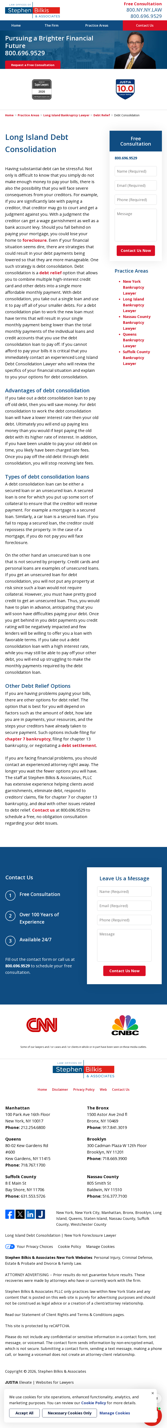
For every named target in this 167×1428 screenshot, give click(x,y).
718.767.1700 (33, 1165)
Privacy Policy (84, 1089)
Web (103, 1089)
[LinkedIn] (30, 1214)
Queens (75, 1218)
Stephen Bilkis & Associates (62, 1371)
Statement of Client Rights (45, 1314)
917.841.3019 (114, 1127)
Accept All (24, 1413)
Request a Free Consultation (32, 65)
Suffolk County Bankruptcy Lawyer (136, 357)
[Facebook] (9, 1214)
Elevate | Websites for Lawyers (39, 1382)
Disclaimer (60, 1089)
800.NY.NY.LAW (144, 9)
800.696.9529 (146, 16)
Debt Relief (101, 115)
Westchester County (88, 1224)
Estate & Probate (20, 1263)
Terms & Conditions (94, 1314)
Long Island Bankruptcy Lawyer (66, 115)
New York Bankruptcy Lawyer (133, 287)
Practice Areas (96, 25)
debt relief (50, 272)
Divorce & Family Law (62, 1263)
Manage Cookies (100, 1246)
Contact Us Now (136, 250)
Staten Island (95, 1218)
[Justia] (40, 1214)
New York (64, 1212)
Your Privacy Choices (35, 1246)
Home (16, 25)
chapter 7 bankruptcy (28, 739)
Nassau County (122, 1218)
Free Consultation (143, 4)
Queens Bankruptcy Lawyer (133, 340)
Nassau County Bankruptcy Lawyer (137, 322)
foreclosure (34, 240)
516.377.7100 (114, 1196)
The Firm (51, 25)
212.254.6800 (33, 1127)
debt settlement (79, 745)
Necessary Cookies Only (69, 1413)
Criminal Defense (137, 1257)
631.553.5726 (33, 1196)
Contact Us (145, 25)
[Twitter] (20, 1214)
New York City (87, 1212)
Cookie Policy (69, 1246)
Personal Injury (107, 1257)
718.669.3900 (114, 1158)
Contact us (43, 810)
